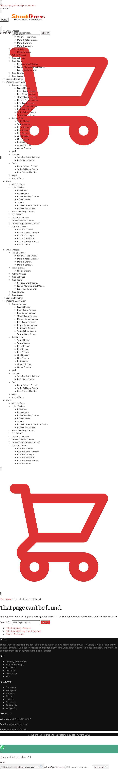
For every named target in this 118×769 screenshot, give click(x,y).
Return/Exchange (15, 664)
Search (45, 32)
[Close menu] (1, 2)
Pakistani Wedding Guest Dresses (23, 631)
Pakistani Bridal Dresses (18, 628)
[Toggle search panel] (1, 29)
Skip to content (27, 5)
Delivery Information (16, 661)
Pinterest (10, 702)
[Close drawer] (1, 12)
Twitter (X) (11, 705)
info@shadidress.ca (17, 724)
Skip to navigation (9, 5)
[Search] (1, 469)
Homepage (6, 598)
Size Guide (11, 667)
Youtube (10, 693)
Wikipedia (11, 708)
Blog (8, 676)
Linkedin (10, 699)
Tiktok (9, 696)
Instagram (11, 690)
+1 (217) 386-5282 (21, 718)
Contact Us (11, 673)
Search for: (5, 32)
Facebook (11, 687)
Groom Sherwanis (15, 634)
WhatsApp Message (54, 767)
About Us (10, 670)
